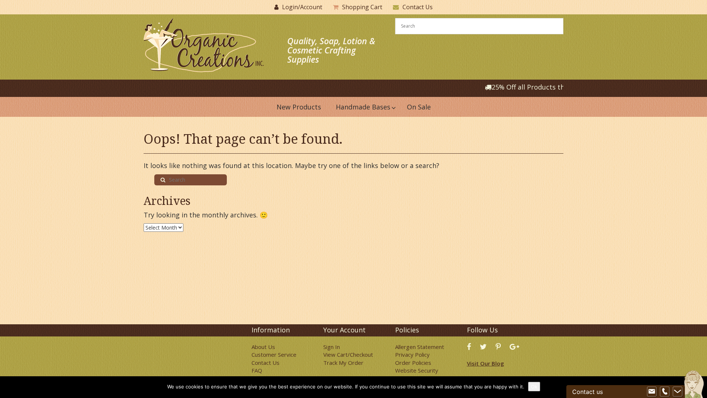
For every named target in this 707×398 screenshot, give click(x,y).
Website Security (416, 370)
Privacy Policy (412, 354)
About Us (263, 346)
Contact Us (417, 7)
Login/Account (302, 7)
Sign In (331, 346)
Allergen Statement (419, 346)
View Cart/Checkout (348, 354)
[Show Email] (652, 392)
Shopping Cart (362, 7)
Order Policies (413, 362)
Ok (534, 387)
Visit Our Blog (485, 363)
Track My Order (343, 362)
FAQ (257, 370)
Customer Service (274, 354)
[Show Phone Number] (664, 392)
